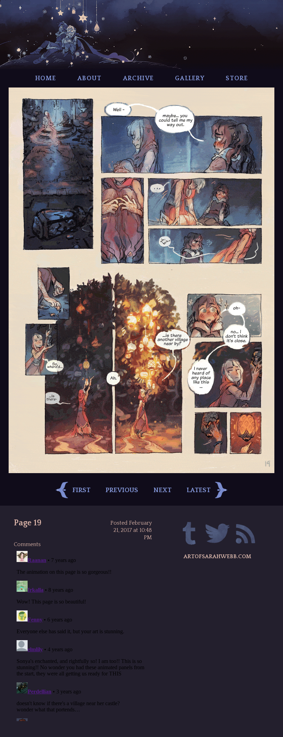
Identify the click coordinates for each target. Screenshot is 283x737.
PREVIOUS (122, 490)
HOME (45, 78)
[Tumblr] (190, 534)
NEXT (163, 490)
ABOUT (89, 78)
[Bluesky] (218, 534)
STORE (237, 78)
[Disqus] (83, 634)
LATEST (199, 490)
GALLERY (190, 78)
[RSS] (246, 534)
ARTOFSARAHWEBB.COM (217, 556)
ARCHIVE (138, 78)
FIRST (81, 490)
